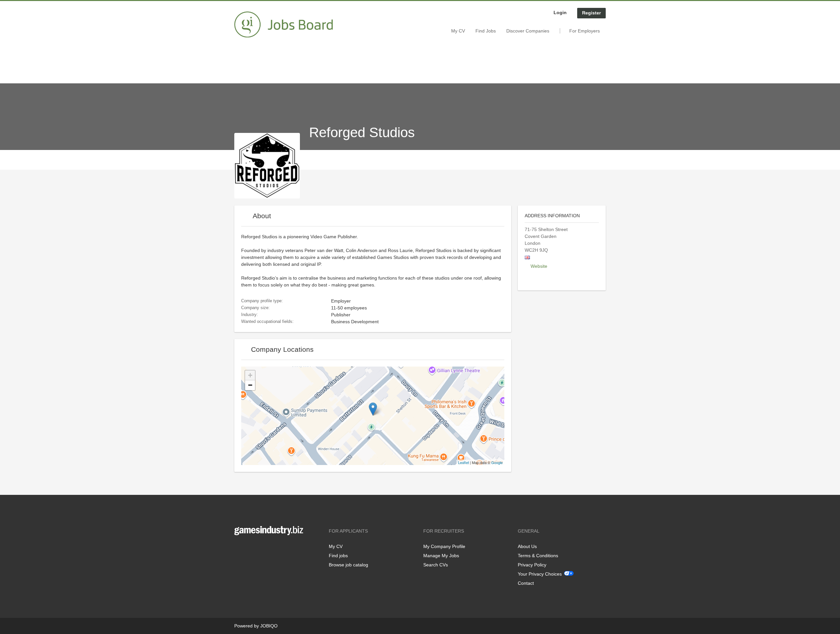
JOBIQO (269, 625)
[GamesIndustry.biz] (283, 24)
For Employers (584, 30)
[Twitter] (250, 549)
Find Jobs (485, 30)
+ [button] (250, 375)
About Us (527, 546)
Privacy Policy (532, 564)
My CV (458, 30)
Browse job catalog (348, 564)
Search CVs (435, 564)
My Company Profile (444, 546)
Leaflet (463, 462)
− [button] (250, 385)
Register (591, 12)
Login (560, 12)
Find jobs (338, 555)
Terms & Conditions (538, 555)
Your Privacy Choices (540, 574)
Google (497, 462)
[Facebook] (239, 549)
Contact (526, 583)
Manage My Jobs (441, 555)
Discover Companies (527, 30)
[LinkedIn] (259, 549)
